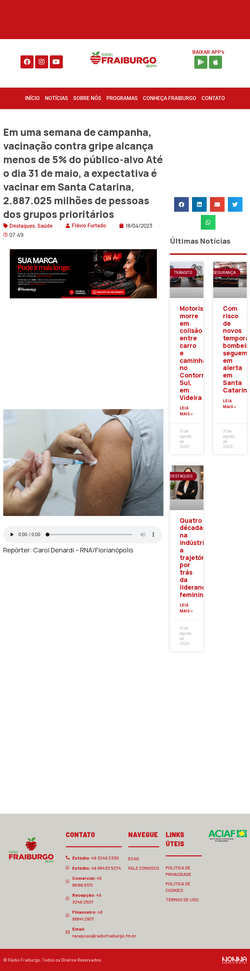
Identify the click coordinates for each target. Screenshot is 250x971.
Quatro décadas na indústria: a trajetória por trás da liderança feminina (195, 557)
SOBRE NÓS (87, 98)
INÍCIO (32, 98)
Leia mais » (186, 411)
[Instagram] (41, 61)
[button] (181, 204)
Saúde (44, 226)
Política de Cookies (178, 887)
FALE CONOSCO (143, 868)
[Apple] (215, 62)
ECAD (133, 858)
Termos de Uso (182, 899)
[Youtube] (56, 61)
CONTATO (213, 98)
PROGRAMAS (122, 98)
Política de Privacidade (178, 871)
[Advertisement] (83, 355)
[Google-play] (200, 62)
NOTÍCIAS (56, 98)
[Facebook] (27, 61)
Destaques (22, 226)
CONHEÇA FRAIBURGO (169, 98)
